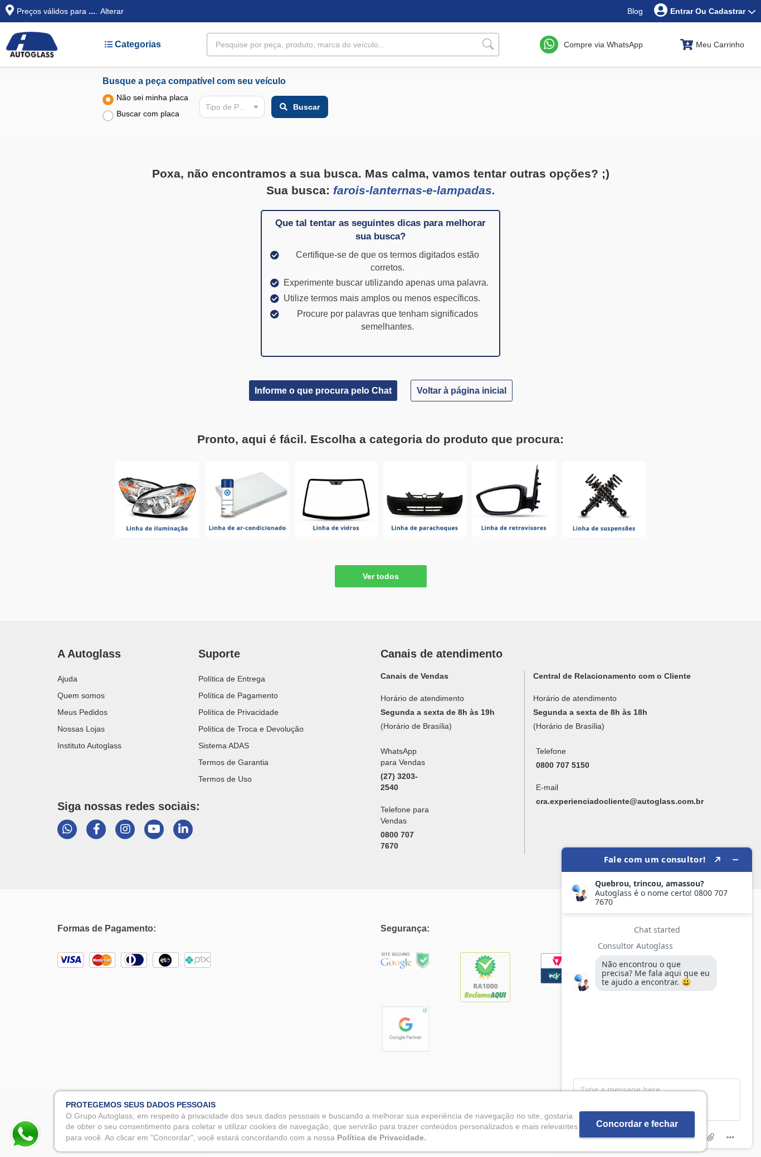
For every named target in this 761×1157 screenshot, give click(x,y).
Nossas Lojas (81, 728)
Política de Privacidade (238, 712)
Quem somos (81, 695)
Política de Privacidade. (381, 1137)
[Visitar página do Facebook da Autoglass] (96, 829)
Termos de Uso (225, 778)
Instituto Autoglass (89, 745)
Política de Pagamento (238, 695)
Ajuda (67, 678)
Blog (635, 11)
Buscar (306, 106)
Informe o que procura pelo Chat (323, 390)
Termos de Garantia (233, 762)
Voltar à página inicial (461, 390)
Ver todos (381, 576)
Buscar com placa (147, 113)
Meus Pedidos (82, 712)
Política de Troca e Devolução (251, 728)
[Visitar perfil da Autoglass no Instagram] (125, 829)
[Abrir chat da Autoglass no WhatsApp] (67, 829)
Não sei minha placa (152, 97)
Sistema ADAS (223, 745)
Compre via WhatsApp (603, 44)
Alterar (112, 11)
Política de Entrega (231, 678)
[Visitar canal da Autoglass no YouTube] (154, 829)
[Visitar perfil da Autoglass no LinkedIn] (183, 829)
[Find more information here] (657, 998)
